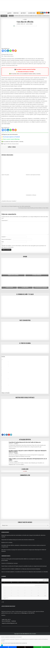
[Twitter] (41, 12)
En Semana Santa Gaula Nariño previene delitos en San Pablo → (33, 207)
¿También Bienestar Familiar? (9, 201)
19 (18, 593)
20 (24, 593)
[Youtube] (47, 12)
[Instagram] (45, 12)
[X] (25, 647)
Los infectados (25, 287)
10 (4, 590)
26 (18, 595)
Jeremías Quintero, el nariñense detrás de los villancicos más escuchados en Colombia (26, 571)
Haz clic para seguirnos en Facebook (11, 136)
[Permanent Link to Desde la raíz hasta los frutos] (37, 164)
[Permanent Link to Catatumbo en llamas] (37, 185)
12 (18, 590)
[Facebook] (43, 12)
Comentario (5, 220)
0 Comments (16, 443)
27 (24, 595)
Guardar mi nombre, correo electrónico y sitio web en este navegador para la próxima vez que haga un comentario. (24, 246)
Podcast (24, 13)
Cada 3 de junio (5, 174)
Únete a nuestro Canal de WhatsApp (11, 139)
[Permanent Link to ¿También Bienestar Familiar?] (13, 188)
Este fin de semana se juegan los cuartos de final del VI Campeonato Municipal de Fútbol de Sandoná (27, 451)
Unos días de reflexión (25, 22)
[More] (15, 51)
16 (45, 590)
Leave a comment (30, 23)
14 (31, 590)
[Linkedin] (8, 51)
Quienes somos (32, 13)
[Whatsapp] (10, 51)
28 (31, 595)
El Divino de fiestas (36, 275)
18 (11, 593)
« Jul (2, 602)
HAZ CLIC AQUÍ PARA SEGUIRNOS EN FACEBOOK (15, 643)
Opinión (25, 19)
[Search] (48, 12)
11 (11, 590)
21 (31, 593)
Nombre (4, 236)
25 (11, 595)
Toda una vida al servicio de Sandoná (31, 569)
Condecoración (9, 287)
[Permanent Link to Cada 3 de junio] (13, 164)
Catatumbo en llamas (31, 195)
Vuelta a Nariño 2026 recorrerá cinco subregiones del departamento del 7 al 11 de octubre (28, 459)
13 (24, 590)
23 (45, 593)
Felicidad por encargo (12, 563)
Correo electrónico (7, 239)
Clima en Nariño (6, 392)
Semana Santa (15, 143)
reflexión (9, 143)
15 (38, 590)
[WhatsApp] (41, 647)
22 (38, 593)
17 (4, 593)
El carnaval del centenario (41, 287)
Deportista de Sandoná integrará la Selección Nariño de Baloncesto (25, 442)
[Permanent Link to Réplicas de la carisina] (13, 267)
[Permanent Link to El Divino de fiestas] (37, 267)
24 (4, 595)
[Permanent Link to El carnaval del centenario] (40, 282)
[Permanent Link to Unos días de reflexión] (25, 36)
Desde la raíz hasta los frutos (33, 174)
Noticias (16, 13)
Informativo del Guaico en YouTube (26, 71)
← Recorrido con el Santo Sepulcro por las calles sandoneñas (15, 206)
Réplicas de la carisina (13, 275)
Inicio (10, 13)
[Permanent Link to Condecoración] (9, 282)
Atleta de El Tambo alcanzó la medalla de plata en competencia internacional (28, 566)
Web (3, 241)
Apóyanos (40, 13)
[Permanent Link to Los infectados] (25, 282)
